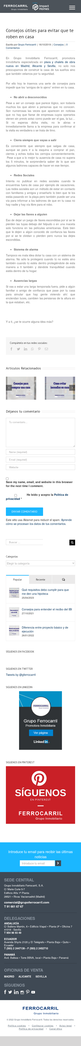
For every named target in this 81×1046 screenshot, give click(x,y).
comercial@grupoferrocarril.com (26, 902)
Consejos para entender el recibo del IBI (47, 609)
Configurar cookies (42, 1025)
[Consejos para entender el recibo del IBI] (14, 612)
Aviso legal (65, 1025)
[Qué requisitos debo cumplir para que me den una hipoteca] (14, 592)
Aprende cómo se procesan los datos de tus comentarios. (39, 522)
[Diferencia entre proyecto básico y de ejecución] (14, 630)
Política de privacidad (31, 1028)
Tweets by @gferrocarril (21, 675)
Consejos (58, 44)
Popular (17, 579)
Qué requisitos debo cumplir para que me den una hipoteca (45, 592)
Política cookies (17, 1025)
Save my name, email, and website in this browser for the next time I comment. (39, 484)
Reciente (40, 579)
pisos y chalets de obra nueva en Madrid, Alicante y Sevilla (40, 64)
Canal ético (55, 1028)
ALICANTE (24, 976)
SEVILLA (41, 976)
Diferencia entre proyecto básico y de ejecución (45, 629)
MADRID (9, 976)
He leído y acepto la (37, 497)
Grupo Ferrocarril (27, 44)
